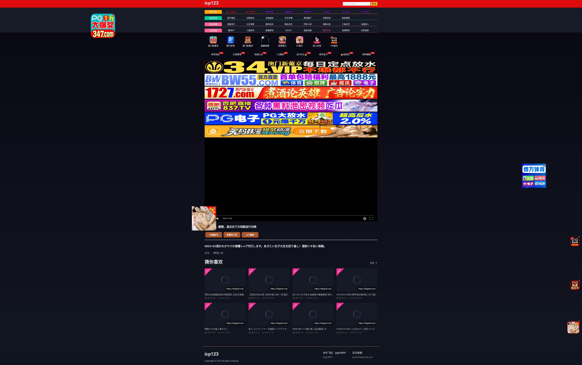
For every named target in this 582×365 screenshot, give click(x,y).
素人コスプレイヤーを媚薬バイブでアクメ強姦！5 (272, 329)
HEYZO (288, 30)
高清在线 (213, 18)
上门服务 (250, 235)
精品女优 (289, 24)
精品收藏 (213, 24)
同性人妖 (308, 24)
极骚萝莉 (269, 30)
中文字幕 (289, 18)
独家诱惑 (308, 30)
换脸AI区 (327, 24)
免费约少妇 (232, 235)
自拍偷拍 (269, 18)
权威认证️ (258, 54)
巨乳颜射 (365, 30)
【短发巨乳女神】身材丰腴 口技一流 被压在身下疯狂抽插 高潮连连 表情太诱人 (286, 294)
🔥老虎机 (345, 54)
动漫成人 (365, 24)
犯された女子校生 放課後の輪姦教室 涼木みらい (315, 294)
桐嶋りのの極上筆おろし (216, 329)
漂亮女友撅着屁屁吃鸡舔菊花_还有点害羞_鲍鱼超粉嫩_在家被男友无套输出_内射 (242, 294)
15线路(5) (213, 235)
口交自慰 (250, 24)
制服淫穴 (231, 24)
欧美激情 (346, 18)
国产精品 (231, 18)
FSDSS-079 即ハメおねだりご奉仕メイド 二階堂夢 (360, 329)
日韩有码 (250, 18)
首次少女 (327, 30)
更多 (372, 263)
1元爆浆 (280, 54)
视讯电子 (323, 54)
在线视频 (213, 30)
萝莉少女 (218, 253)
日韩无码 (327, 18)
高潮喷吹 (346, 30)
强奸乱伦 (269, 24)
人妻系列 (250, 30)
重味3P (231, 30)
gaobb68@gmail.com (362, 357)
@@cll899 (327, 357)
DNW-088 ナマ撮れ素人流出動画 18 (309, 329)
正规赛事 (237, 54)
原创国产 (308, 18)
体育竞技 (215, 54)
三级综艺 (346, 24)
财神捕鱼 (366, 54)
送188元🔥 (302, 54)
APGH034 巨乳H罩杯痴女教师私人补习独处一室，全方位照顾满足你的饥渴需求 (373, 294)
